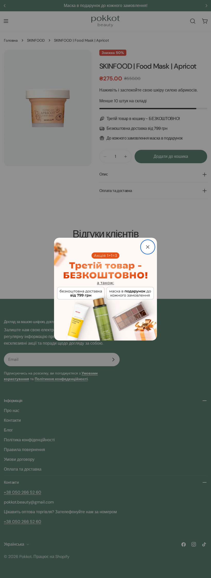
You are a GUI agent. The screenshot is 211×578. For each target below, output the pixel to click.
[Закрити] (148, 247)
